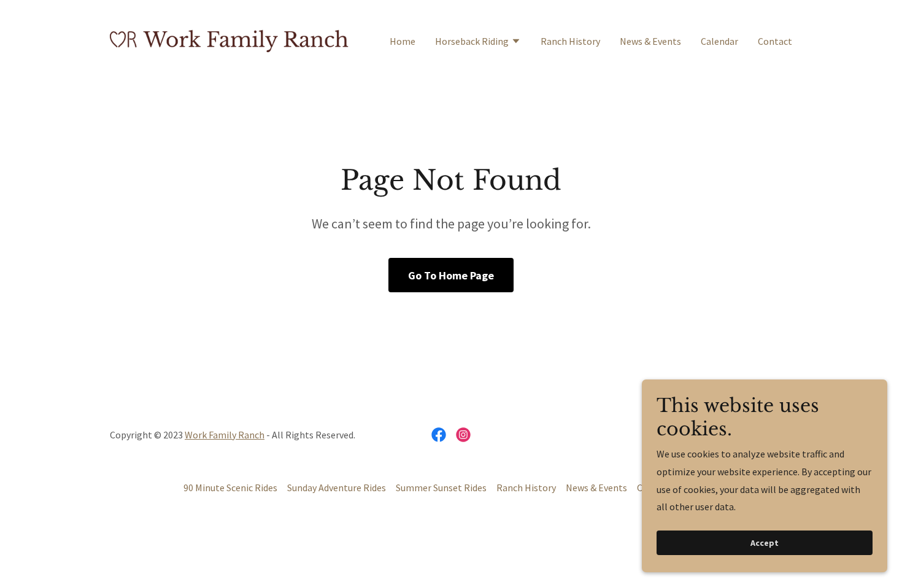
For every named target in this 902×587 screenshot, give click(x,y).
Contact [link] (775, 41)
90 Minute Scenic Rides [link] (230, 487)
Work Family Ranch (224, 435)
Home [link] (402, 41)
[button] (478, 42)
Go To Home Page (451, 275)
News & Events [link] (650, 41)
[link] (229, 39)
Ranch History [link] (570, 41)
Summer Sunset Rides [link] (441, 487)
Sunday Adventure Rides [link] (336, 487)
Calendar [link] (719, 41)
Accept (764, 542)
